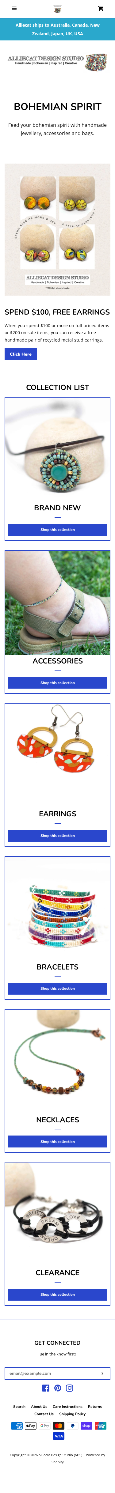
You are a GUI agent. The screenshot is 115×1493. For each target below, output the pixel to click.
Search (19, 1406)
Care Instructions (67, 1406)
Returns (95, 1406)
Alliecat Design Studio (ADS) (60, 1455)
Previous (8, 63)
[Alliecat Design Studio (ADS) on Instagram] (69, 1389)
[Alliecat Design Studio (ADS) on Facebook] (46, 1389)
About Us (39, 1406)
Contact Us (44, 1414)
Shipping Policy (72, 1414)
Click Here (21, 354)
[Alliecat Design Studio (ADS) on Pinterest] (58, 1389)
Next (106, 63)
